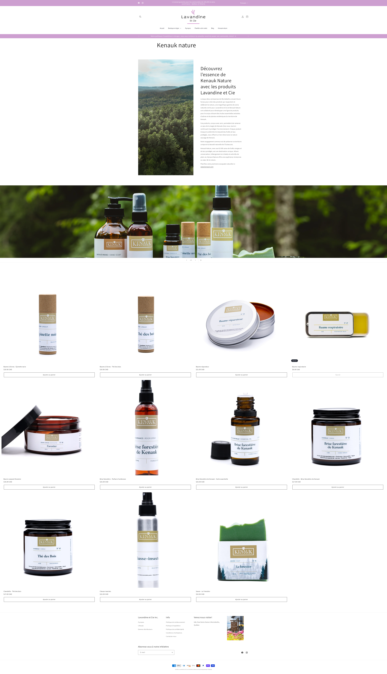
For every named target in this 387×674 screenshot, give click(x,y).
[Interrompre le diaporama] (200, 260)
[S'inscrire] (172, 652)
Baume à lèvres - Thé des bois (110, 367)
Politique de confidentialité (175, 629)
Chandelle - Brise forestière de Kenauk (306, 479)
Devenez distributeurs (145, 629)
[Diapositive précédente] (186, 260)
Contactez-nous (171, 636)
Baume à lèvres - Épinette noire (15, 367)
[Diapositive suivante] (195, 260)
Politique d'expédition (173, 626)
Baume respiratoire (299, 367)
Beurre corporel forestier (12, 479)
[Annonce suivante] (248, 36)
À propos (141, 622)
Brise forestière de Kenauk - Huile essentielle (212, 479)
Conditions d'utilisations (174, 633)
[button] (140, 16)
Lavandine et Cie (183, 669)
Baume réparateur (202, 367)
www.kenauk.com (207, 167)
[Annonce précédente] (139, 36)
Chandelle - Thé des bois (12, 591)
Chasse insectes (105, 591)
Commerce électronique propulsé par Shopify (200, 669)
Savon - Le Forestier (203, 591)
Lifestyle (141, 626)
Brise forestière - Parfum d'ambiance (113, 479)
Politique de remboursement (175, 622)
